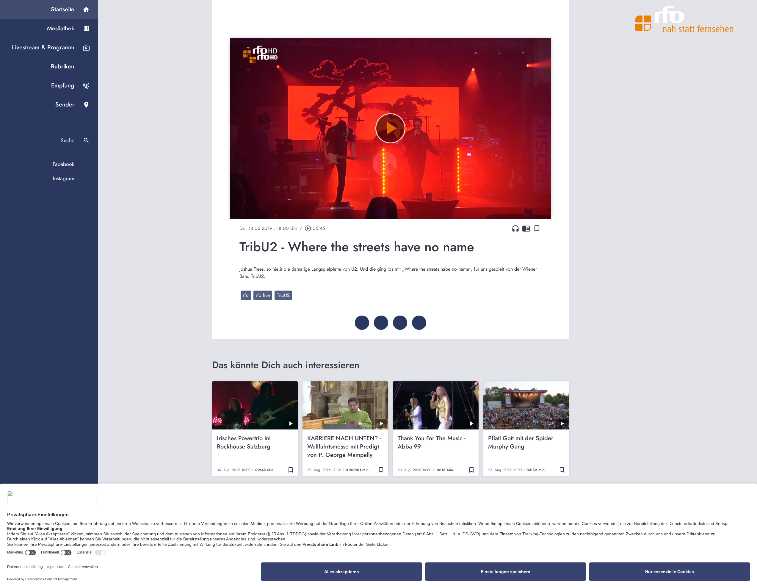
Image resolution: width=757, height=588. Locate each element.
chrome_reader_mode (526, 228)
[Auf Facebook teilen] (362, 323)
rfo (246, 295)
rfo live (263, 295)
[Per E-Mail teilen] (419, 323)
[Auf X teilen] (381, 323)
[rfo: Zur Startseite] (684, 19)
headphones (515, 228)
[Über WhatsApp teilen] (400, 323)
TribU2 (283, 295)
